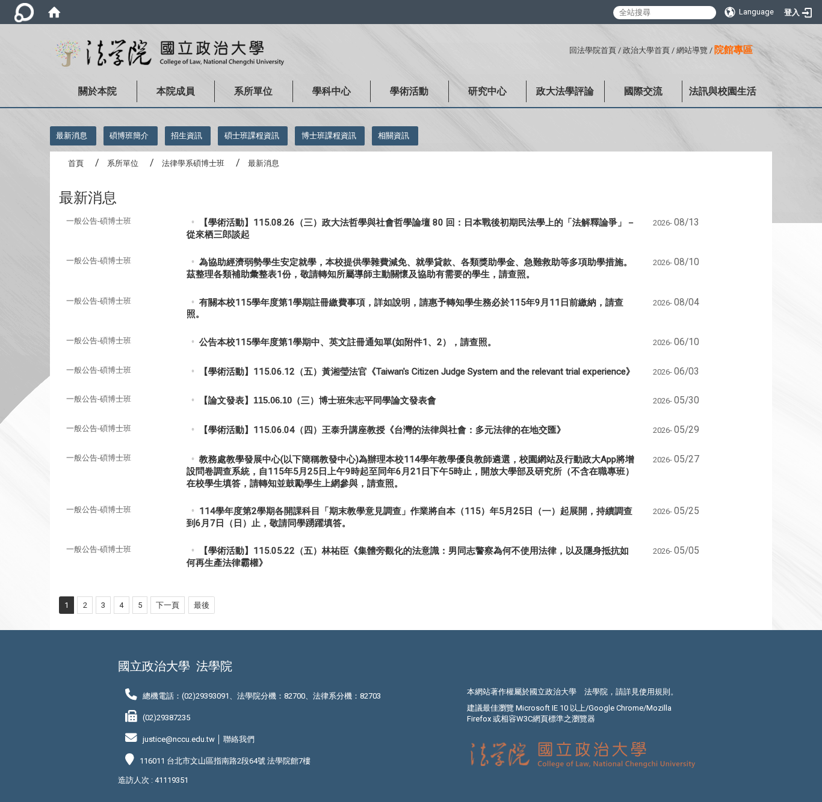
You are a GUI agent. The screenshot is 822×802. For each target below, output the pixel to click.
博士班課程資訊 (328, 135)
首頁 (76, 163)
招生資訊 (186, 135)
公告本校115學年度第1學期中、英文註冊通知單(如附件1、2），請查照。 (347, 342)
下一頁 (167, 605)
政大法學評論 (565, 91)
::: (564, 48)
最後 (201, 605)
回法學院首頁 (592, 50)
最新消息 (71, 135)
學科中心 (331, 91)
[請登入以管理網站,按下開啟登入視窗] (24, 12)
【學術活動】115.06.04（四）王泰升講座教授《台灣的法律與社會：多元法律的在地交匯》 (382, 429)
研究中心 (487, 91)
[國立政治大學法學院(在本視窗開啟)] (167, 53)
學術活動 (409, 91)
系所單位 (253, 91)
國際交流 (643, 91)
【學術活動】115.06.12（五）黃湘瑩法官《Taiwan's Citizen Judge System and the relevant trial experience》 (417, 371)
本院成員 (175, 91)
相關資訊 (393, 135)
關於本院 (97, 91)
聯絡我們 (239, 739)
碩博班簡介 (129, 135)
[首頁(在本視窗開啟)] (54, 12)
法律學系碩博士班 (193, 163)
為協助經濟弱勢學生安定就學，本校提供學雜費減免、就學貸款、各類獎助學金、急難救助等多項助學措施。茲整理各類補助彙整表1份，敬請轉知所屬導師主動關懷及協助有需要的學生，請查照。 (409, 268)
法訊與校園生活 (722, 91)
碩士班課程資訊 (251, 135)
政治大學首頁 (646, 50)
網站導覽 (692, 50)
